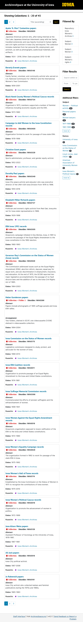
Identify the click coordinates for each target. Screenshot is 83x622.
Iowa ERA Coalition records (18, 364)
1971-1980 (68, 124)
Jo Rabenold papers (15, 576)
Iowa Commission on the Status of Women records (28, 338)
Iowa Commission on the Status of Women (70, 148)
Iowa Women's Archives (27, 61)
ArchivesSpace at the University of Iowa (29, 5)
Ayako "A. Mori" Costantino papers (21, 28)
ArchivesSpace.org (38, 616)
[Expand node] (81, 11)
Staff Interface (19, 616)
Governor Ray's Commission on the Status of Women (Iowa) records (29, 256)
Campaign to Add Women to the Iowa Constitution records (29, 124)
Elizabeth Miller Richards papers (20, 199)
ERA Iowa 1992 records (16, 226)
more (66, 131)
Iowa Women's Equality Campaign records (25, 446)
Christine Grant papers (16, 149)
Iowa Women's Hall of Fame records (22, 473)
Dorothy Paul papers (15, 173)
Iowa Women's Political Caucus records (23, 499)
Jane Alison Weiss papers (17, 526)
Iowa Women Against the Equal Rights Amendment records (29, 419)
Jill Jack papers (12, 552)
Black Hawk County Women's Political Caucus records (30, 96)
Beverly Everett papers (16, 67)
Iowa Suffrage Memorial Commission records (26, 391)
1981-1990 (68, 127)
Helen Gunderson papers (17, 297)
